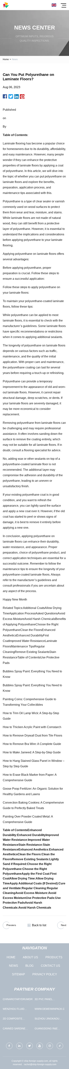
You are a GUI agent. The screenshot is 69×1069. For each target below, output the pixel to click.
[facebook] (9, 1046)
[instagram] (50, 1046)
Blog (29, 965)
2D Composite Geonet (12, 1019)
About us (30, 957)
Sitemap (18, 974)
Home (6, 59)
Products (53, 957)
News (13, 965)
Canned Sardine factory (14, 1029)
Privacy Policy (44, 974)
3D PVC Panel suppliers (43, 1000)
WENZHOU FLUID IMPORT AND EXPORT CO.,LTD (16, 1009)
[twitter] (29, 1046)
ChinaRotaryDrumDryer (18, 999)
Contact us (50, 965)
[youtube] (39, 1046)
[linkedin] (19, 1046)
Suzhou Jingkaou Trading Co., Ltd (47, 1019)
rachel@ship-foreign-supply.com (40, 1064)
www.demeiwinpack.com (50, 1008)
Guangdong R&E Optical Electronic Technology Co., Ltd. (49, 1029)
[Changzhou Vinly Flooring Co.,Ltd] (6, 5)
